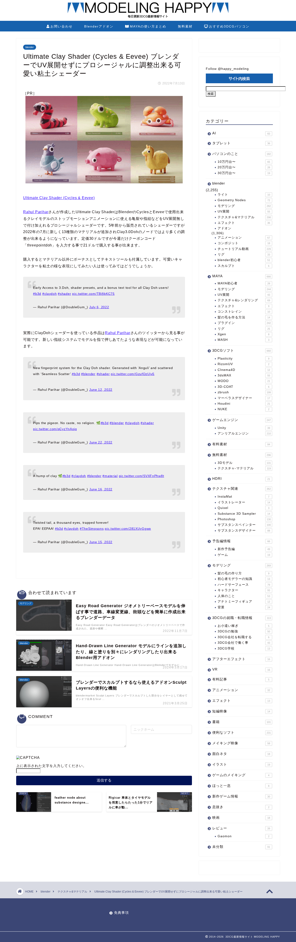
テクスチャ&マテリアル (244, 217)
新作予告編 (244, 549)
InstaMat (243, 496)
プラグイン (244, 323)
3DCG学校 (244, 648)
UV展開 (244, 211)
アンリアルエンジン (244, 433)
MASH (243, 340)
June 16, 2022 (100, 489)
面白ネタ (241, 754)
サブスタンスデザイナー (244, 530)
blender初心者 (244, 260)
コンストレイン (244, 311)
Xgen (243, 334)
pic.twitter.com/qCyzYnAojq (55, 429)
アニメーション (244, 237)
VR (241, 669)
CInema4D (244, 370)
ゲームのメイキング (240, 775)
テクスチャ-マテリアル (244, 468)
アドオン (224, 228)
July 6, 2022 (99, 307)
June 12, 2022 (100, 389)
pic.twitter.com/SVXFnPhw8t (141, 476)
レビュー (241, 828)
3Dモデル (244, 463)
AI (241, 133)
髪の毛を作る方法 (244, 317)
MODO (244, 381)
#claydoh (49, 294)
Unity (244, 428)
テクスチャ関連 (241, 488)
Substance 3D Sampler (244, 513)
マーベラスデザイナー (244, 398)
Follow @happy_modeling (227, 69)
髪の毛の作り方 (243, 573)
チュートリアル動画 (244, 249)
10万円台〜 (244, 161)
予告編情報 (241, 541)
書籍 (241, 722)
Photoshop (244, 519)
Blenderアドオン (99, 26)
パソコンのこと (241, 154)
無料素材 (185, 26)
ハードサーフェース (244, 584)
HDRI (241, 478)
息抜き (240, 807)
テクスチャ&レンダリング (244, 300)
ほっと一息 (240, 786)
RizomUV (243, 364)
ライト (244, 194)
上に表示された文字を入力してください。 (51, 766)
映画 (241, 817)
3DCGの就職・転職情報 (241, 618)
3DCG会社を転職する (243, 637)
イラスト (241, 764)
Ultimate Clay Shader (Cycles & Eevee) (59, 198)
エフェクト (244, 223)
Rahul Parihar (35, 212)
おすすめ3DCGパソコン (229, 26)
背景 (244, 607)
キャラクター (244, 590)
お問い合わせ (61, 26)
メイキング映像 (241, 743)
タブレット (241, 143)
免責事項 (121, 912)
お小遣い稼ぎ (243, 626)
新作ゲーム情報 (241, 796)
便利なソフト (241, 732)
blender (29, 47)
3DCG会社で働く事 (244, 642)
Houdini (244, 403)
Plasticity (243, 358)
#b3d (37, 294)
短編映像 (241, 711)
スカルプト (243, 266)
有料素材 (241, 444)
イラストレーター (244, 502)
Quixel (243, 508)
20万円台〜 (244, 167)
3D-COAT (243, 386)
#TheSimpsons (92, 528)
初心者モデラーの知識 (244, 579)
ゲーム (244, 555)
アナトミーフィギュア (244, 601)
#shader (64, 294)
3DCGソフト (241, 350)
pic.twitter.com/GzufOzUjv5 (132, 374)
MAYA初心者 (244, 283)
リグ (244, 254)
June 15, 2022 (100, 542)
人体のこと (244, 596)
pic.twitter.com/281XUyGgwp (128, 528)
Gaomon (243, 836)
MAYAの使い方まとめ (148, 26)
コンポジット (244, 243)
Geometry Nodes (244, 200)
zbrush (244, 392)
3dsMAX (244, 375)
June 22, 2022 (100, 442)
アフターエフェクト (241, 659)
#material (109, 476)
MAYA (241, 276)
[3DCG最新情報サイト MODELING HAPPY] (148, 17)
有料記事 (240, 679)
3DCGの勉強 (244, 631)
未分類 (241, 847)
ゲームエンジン (241, 420)
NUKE (243, 409)
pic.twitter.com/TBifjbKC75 (93, 294)
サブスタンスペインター (244, 524)
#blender (88, 374)
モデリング (244, 206)
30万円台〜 (244, 173)
